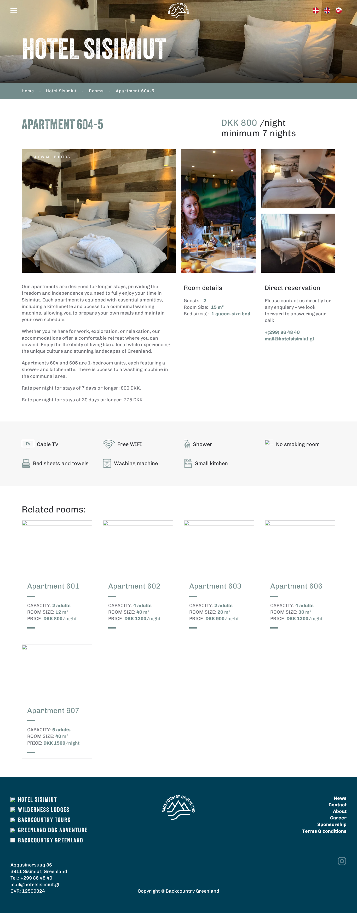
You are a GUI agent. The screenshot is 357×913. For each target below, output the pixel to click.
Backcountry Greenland (50, 841)
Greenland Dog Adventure (53, 831)
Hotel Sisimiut (61, 90)
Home (28, 90)
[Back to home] (178, 10)
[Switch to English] (327, 10)
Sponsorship (332, 824)
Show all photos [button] (51, 157)
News (340, 798)
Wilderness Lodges (44, 810)
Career (338, 818)
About (340, 811)
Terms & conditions (324, 831)
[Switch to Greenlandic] (338, 10)
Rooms (96, 90)
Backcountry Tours (44, 820)
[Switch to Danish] (315, 10)
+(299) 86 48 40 (282, 332)
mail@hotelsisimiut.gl (289, 339)
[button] (13, 10)
